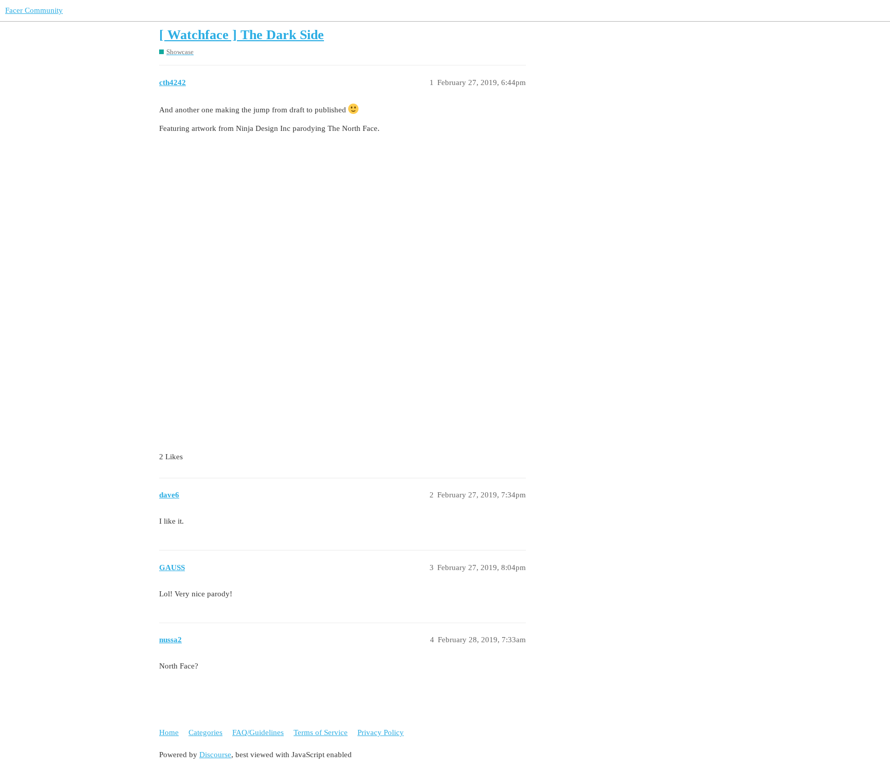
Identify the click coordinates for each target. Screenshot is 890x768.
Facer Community (34, 10)
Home (169, 732)
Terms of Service (321, 732)
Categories (205, 732)
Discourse (215, 754)
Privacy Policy (380, 732)
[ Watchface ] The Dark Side (241, 34)
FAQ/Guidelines (258, 732)
